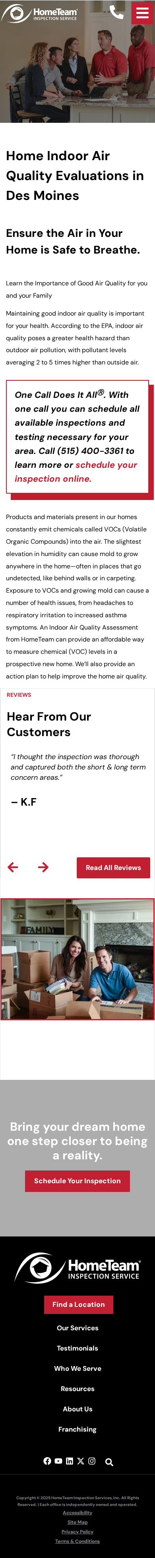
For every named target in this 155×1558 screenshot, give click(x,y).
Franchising (77, 1429)
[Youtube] (58, 1461)
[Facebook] (47, 1461)
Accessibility (77, 1513)
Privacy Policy (77, 1532)
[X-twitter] (80, 1461)
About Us (78, 1409)
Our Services (78, 1328)
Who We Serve (77, 1368)
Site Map (78, 1522)
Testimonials (77, 1348)
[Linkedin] (69, 1461)
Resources (78, 1388)
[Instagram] (91, 1461)
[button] (13, 867)
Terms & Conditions (77, 1541)
